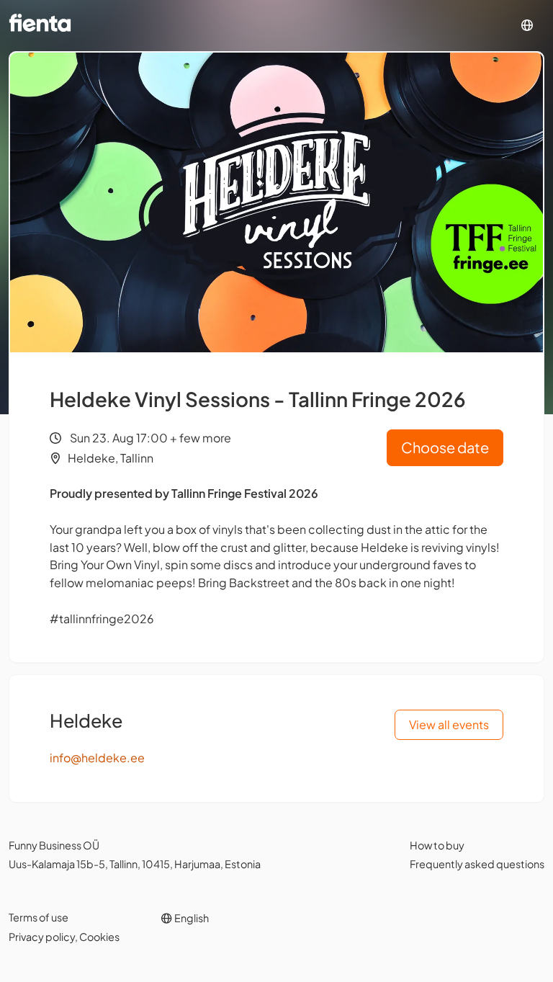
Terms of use (38, 917)
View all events (449, 724)
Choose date (445, 447)
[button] (527, 25)
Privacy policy (42, 936)
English (191, 917)
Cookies (99, 936)
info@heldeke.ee (97, 757)
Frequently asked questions (477, 863)
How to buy (437, 845)
